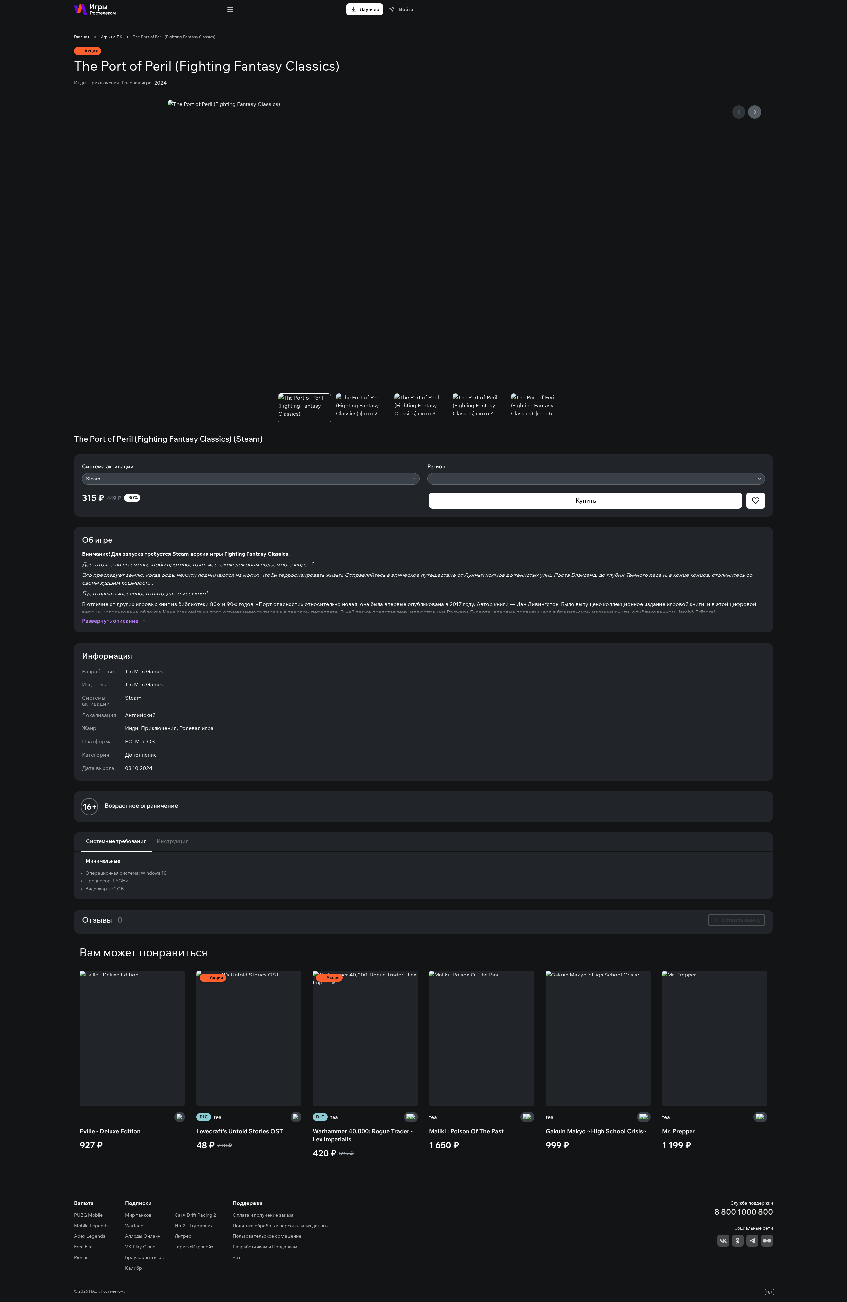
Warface (134, 1225)
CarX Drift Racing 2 (195, 1215)
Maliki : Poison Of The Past (466, 1131)
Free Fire (83, 1247)
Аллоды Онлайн (142, 1236)
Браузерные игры (145, 1257)
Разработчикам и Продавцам (265, 1247)
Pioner (81, 1257)
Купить (586, 500)
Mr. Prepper (678, 1131)
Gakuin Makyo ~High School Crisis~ (596, 1131)
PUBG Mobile (88, 1215)
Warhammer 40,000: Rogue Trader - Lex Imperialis (363, 1135)
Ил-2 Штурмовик (194, 1225)
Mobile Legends (91, 1225)
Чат (237, 1257)
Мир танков (138, 1215)
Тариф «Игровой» (194, 1247)
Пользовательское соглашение (267, 1236)
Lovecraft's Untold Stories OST (239, 1131)
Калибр (133, 1268)
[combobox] (251, 479)
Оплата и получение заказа (263, 1215)
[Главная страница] (95, 9)
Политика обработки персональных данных (281, 1225)
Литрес (183, 1236)
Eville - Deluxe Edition (110, 1131)
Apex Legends (89, 1236)
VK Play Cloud (140, 1247)
